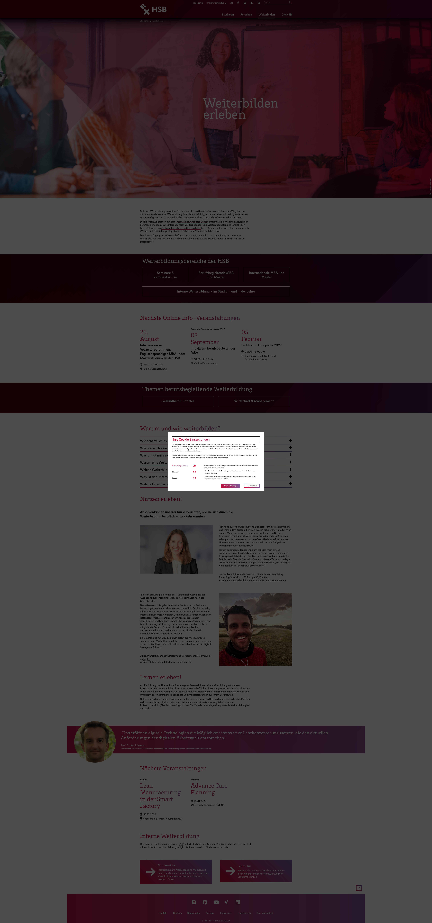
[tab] (182, 465)
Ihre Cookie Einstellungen (191, 439)
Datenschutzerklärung (194, 451)
